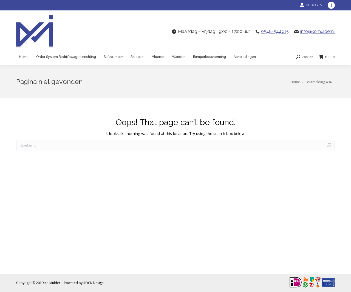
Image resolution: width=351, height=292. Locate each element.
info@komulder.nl (317, 31)
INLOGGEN (313, 5)
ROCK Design (93, 282)
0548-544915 (275, 31)
